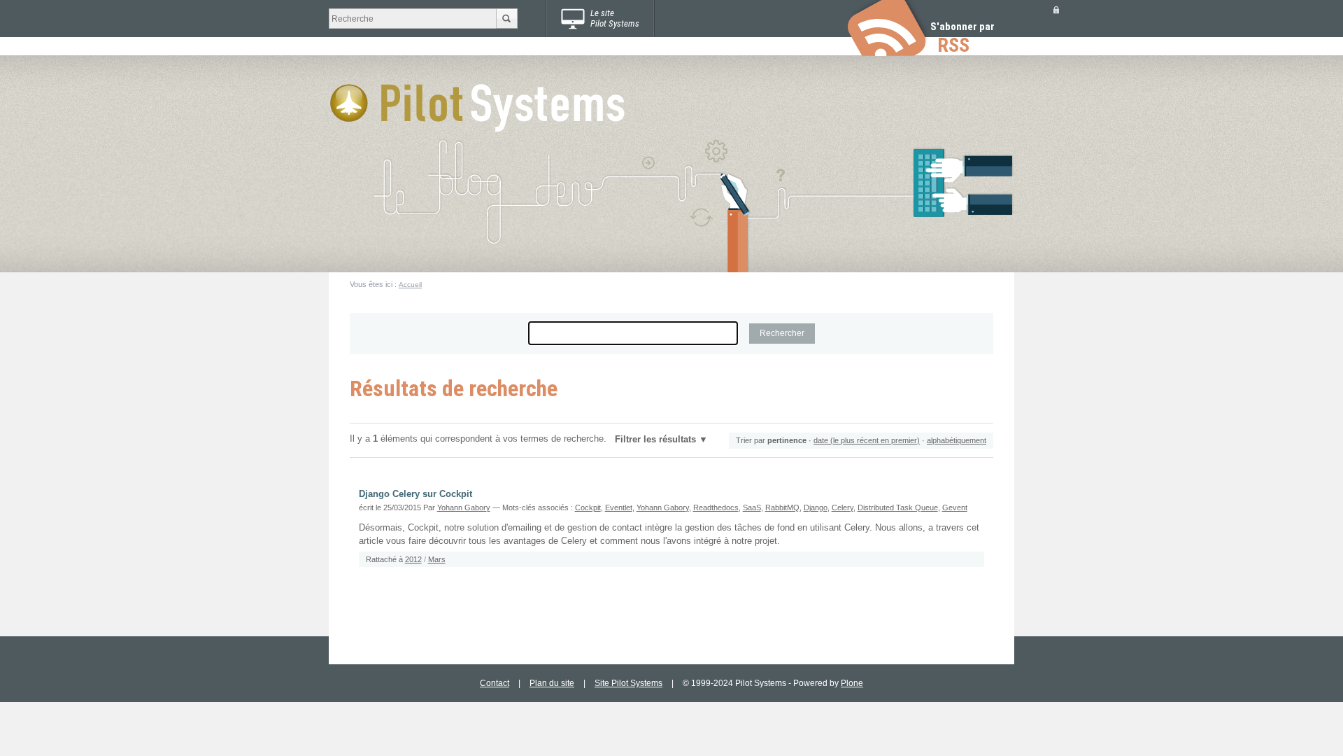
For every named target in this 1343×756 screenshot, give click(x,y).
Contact (494, 683)
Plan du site (552, 683)
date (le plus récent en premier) (866, 440)
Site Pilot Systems (628, 683)
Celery (842, 507)
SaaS (752, 507)
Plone (852, 683)
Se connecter (1056, 9)
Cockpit (588, 507)
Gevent (954, 507)
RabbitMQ (782, 507)
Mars (437, 559)
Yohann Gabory (463, 507)
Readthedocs (716, 507)
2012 (413, 559)
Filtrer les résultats (655, 439)
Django (815, 507)
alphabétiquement (956, 440)
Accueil (410, 284)
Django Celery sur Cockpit (415, 494)
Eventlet (618, 507)
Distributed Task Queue (898, 507)
